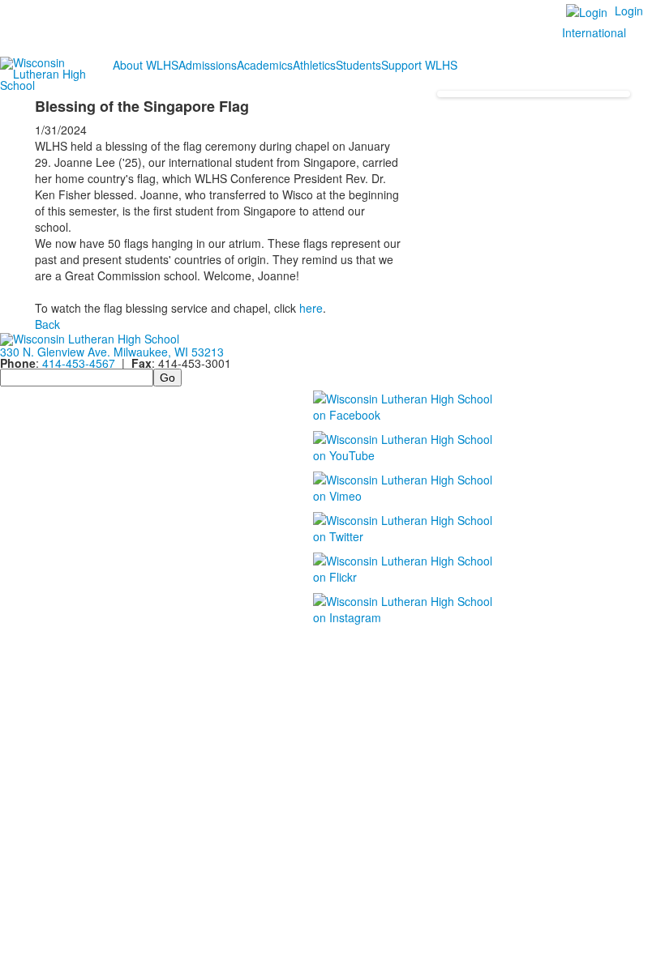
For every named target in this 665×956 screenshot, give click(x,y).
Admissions (207, 65)
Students (358, 65)
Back (47, 324)
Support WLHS (419, 65)
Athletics (314, 65)
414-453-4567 (78, 363)
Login (629, 10)
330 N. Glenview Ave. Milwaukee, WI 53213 (112, 352)
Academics (265, 65)
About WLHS (145, 65)
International (594, 32)
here (311, 308)
